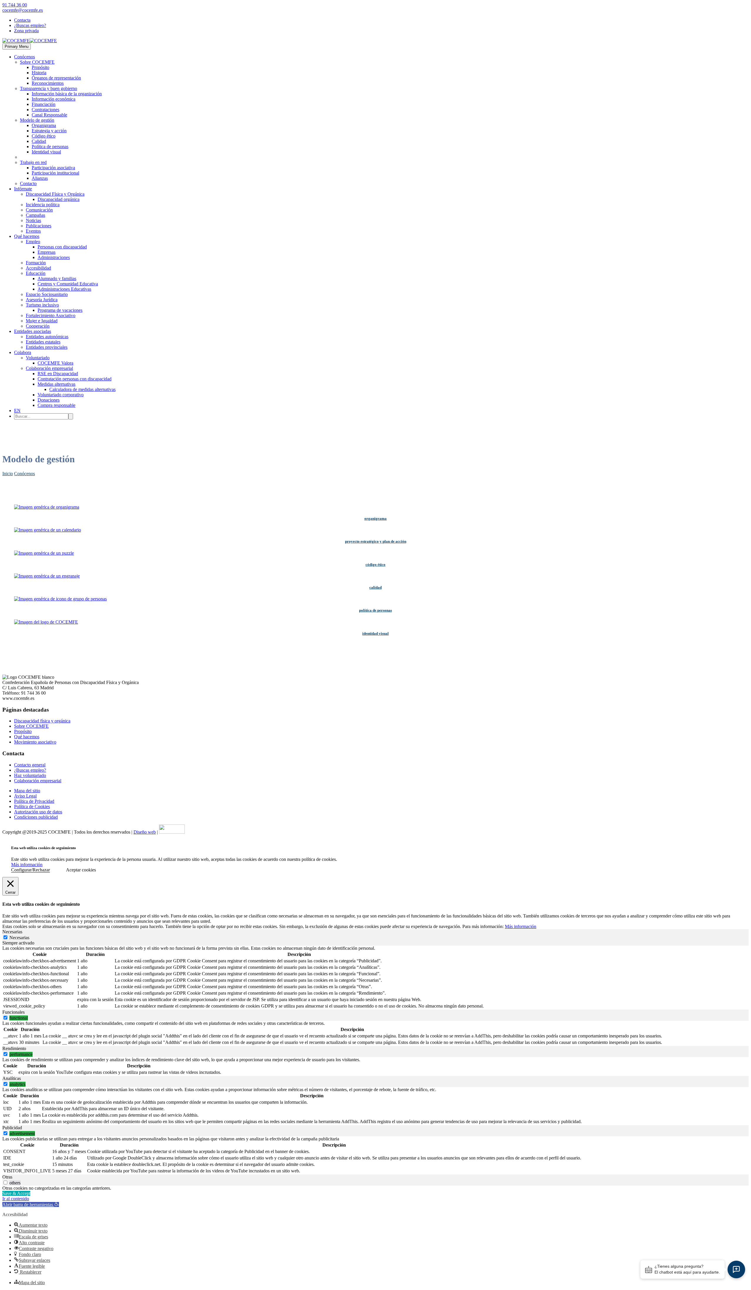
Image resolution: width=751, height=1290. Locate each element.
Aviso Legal (25, 795)
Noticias (33, 220)
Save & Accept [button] (16, 1193)
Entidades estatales (43, 341)
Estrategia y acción (49, 130)
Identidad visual (46, 151)
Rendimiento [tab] (14, 1048)
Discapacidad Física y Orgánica (55, 194)
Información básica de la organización (67, 93)
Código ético (43, 135)
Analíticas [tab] (11, 1078)
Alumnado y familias (57, 278)
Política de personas (50, 146)
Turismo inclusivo (42, 304)
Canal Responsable (49, 114)
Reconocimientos (48, 83)
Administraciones (54, 257)
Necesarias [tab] (12, 931)
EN (17, 410)
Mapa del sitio (27, 790)
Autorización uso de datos (38, 811)
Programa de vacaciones (60, 310)
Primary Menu (16, 46)
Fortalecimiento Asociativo (50, 315)
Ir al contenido (15, 1198)
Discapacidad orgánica (59, 199)
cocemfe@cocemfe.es (22, 10)
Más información (27, 864)
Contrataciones (45, 109)
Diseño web (144, 831)
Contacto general (29, 764)
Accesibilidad (38, 267)
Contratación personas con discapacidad (74, 378)
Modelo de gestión (37, 120)
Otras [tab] (7, 1176)
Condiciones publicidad (36, 817)
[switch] (5, 1018)
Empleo (33, 241)
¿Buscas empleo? (30, 25)
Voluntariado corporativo (61, 394)
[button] (30, 1204)
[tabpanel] (375, 978)
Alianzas (40, 178)
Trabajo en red (33, 162)
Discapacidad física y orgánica (42, 720)
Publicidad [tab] (12, 1127)
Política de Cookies (32, 806)
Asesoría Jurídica (41, 299)
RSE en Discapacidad (58, 373)
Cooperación (38, 326)
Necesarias (19, 937)
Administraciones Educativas (64, 289)
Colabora (22, 352)
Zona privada (26, 30)
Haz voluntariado (30, 775)
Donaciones (49, 399)
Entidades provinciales (46, 347)
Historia (39, 72)
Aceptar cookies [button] (81, 869)
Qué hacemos (26, 236)
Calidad (39, 141)
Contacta (22, 20)
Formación (36, 262)
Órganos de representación (56, 77)
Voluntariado (38, 357)
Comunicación (39, 209)
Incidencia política (43, 204)
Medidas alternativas (56, 384)
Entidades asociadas (32, 331)
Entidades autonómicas (47, 336)
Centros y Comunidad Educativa (68, 283)
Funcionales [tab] (13, 1012)
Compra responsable (56, 405)
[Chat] (736, 1269)
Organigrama (44, 125)
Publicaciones (38, 225)
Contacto (28, 183)
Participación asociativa (53, 167)
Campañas (35, 215)
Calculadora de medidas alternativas (82, 389)
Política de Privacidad (34, 801)
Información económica (53, 99)
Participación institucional (55, 172)
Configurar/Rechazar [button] (30, 869)
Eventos (33, 230)
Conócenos (24, 56)
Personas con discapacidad (62, 246)
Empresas (46, 252)
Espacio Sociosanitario (47, 294)
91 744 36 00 (14, 4)
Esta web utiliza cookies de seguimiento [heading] (43, 848)
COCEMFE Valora (55, 362)
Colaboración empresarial (49, 368)
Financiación (43, 104)
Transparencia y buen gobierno (48, 88)
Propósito (40, 67)
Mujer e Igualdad (41, 320)
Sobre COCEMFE (37, 62)
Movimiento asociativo (35, 741)
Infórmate (23, 188)
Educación (35, 273)
